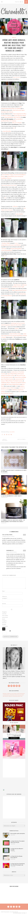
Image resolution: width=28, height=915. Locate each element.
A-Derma (15, 206)
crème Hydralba (7, 131)
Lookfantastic (6, 694)
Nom (3, 591)
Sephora (16, 243)
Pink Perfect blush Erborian (13, 384)
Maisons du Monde (13, 696)
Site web (4, 603)
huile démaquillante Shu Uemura (9, 185)
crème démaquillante (6, 250)
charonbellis (12, 432)
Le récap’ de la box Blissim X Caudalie (16, 849)
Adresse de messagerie (4, 597)
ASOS (16, 694)
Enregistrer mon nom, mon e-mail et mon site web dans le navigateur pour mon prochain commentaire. (5, 619)
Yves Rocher (14, 693)
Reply (24, 534)
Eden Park (20, 696)
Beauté (14, 37)
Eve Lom (4, 248)
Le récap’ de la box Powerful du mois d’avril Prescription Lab (17, 864)
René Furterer (17, 285)
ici (22, 247)
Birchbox (5, 693)
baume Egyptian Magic (20, 115)
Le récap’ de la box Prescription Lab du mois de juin (17, 841)
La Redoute (11, 694)
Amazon (7, 696)
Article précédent (4, 440)
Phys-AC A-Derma (17, 122)
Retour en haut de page (19, 913)
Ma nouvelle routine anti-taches (17, 833)
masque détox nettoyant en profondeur (11, 245)
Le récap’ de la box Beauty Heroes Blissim (16, 856)
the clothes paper (7, 534)
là (19, 391)
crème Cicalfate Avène (15, 334)
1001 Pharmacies (21, 693)
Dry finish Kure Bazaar (7, 393)
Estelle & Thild (5, 243)
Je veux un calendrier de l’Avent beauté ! (11, 496)
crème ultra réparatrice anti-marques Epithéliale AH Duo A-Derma (14, 335)
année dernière (16, 77)
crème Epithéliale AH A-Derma (12, 117)
